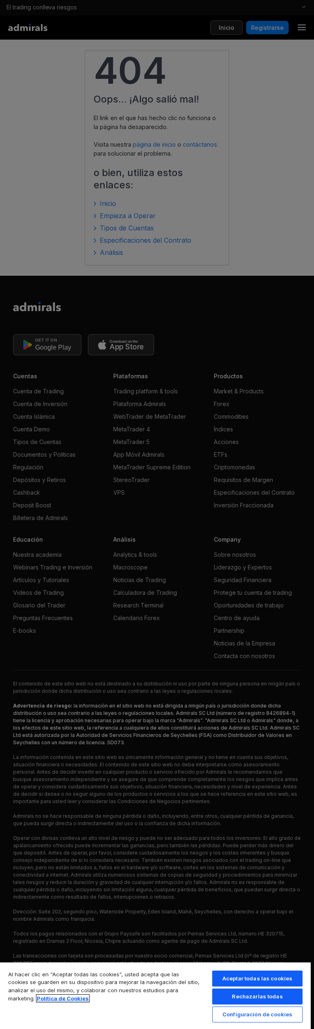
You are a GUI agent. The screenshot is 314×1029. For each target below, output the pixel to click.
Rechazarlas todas (257, 996)
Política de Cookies (63, 998)
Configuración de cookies (257, 1014)
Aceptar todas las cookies (257, 978)
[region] (155, 995)
